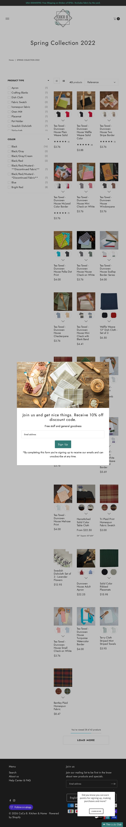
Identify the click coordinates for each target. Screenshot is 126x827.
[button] (100, 824)
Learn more (96, 811)
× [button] (113, 789)
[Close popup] (105, 365)
